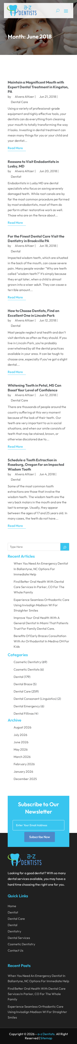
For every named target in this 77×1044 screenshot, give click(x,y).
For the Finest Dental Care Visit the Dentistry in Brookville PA (36, 238)
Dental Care (19, 102)
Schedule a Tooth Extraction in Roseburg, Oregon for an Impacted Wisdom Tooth (36, 465)
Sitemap (46, 1038)
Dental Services (19, 938)
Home (12, 906)
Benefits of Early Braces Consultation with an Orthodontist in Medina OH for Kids (41, 641)
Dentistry (14, 931)
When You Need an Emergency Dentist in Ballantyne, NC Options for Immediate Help (41, 568)
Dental (16, 251)
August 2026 (22, 727)
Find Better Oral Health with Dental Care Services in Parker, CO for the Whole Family (39, 587)
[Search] (64, 547)
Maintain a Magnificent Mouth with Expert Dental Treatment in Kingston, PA (38, 87)
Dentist (16, 177)
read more (15, 148)
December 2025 (25, 779)
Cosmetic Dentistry (27, 662)
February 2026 (24, 764)
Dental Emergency (27, 706)
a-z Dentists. (46, 1034)
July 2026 (20, 735)
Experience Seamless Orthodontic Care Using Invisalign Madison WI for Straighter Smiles (41, 605)
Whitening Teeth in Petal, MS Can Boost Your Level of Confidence (34, 387)
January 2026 (23, 771)
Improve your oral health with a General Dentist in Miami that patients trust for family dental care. (41, 623)
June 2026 (21, 742)
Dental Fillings (24, 713)
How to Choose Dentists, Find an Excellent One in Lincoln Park (33, 313)
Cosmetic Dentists (26, 669)
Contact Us (15, 950)
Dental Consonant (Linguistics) (35, 699)
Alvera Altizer (24, 97)
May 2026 (21, 749)
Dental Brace (23, 684)
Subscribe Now (39, 837)
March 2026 (22, 757)
